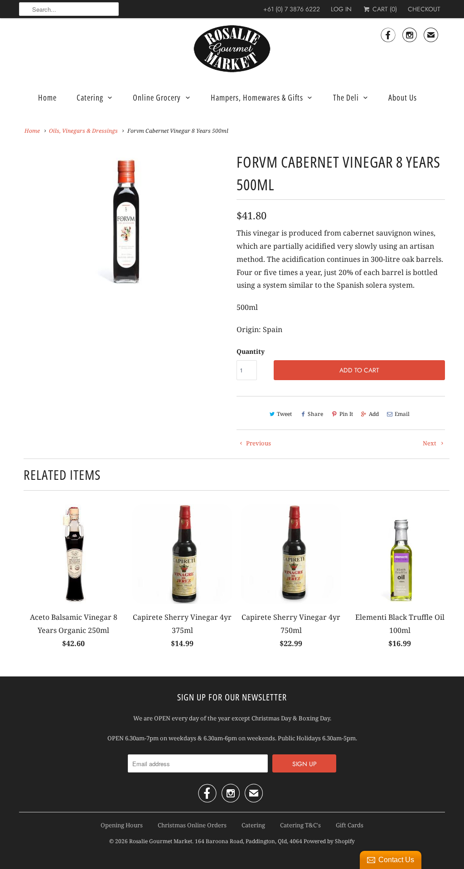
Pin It (346, 414)
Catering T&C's (300, 825)
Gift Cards (349, 825)
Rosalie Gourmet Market (160, 841)
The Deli (346, 97)
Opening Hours (122, 825)
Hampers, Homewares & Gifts (257, 97)
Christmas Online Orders (192, 825)
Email (402, 414)
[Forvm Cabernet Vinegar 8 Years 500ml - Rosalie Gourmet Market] (123, 219)
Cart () (384, 9)
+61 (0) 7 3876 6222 (291, 9)
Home (47, 97)
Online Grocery (157, 97)
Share (315, 414)
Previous (258, 443)
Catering (90, 97)
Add (374, 414)
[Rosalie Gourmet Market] (232, 49)
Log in (341, 9)
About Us (402, 97)
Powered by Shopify (329, 841)
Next (430, 443)
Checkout (424, 9)
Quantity (251, 351)
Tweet (284, 414)
